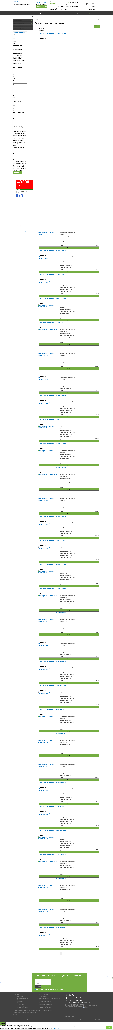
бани (23, 130)
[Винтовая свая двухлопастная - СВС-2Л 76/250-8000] (48, 934)
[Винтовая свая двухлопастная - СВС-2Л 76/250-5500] (48, 813)
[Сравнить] (99, 38)
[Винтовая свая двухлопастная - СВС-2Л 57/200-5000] (48, 402)
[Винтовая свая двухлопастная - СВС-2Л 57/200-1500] (48, 233)
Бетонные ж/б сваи (19, 28)
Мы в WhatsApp (74, 2)
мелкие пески (21, 163)
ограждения (17, 126)
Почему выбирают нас (22, 998)
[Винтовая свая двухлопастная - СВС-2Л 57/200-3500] (48, 330)
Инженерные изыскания (45, 1003)
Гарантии (19, 1003)
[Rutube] (80, 1011)
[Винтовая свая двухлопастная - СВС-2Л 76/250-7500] (48, 910)
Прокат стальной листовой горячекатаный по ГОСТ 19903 (19, 49)
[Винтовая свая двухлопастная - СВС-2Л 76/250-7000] (48, 886)
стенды (21, 137)
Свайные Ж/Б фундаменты (45, 1007)
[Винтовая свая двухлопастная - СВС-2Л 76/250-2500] (48, 668)
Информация (47, 13)
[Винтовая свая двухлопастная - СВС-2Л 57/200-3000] (48, 306)
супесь (16, 170)
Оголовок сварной (18, 26)
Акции (40, 13)
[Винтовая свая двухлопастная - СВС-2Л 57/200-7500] (48, 523)
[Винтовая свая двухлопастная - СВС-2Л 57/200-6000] (48, 451)
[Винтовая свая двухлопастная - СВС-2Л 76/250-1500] (48, 620)
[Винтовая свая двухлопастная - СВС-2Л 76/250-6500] (48, 862)
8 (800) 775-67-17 (41, 3)
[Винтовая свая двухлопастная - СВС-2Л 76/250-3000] (48, 693)
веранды (21, 142)
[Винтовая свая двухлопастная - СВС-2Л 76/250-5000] (48, 789)
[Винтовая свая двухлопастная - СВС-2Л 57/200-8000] (48, 548)
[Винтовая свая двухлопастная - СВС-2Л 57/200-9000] (48, 596)
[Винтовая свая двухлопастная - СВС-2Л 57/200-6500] (48, 475)
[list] (95, 26)
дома (19, 130)
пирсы (24, 131)
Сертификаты (20, 1004)
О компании (16, 13)
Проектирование (43, 999)
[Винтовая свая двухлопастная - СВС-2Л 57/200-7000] (48, 499)
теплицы (20, 140)
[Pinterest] (73, 1011)
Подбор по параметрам (19, 32)
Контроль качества (22, 1001)
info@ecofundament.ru (75, 998)
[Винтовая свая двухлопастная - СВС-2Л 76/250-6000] (48, 838)
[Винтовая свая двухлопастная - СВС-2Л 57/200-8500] (48, 572)
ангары (16, 137)
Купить (69, 247)
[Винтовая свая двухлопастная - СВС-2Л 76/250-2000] (48, 644)
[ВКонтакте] (66, 1011)
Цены (78, 13)
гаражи (20, 144)
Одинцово (53, 3)
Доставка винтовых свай (45, 1001)
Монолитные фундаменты (45, 1006)
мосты (24, 133)
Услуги (34, 13)
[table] (98, 26)
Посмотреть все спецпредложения (23, 231)
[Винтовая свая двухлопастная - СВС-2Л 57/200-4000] (48, 354)
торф (20, 170)
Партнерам (56, 13)
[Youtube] (77, 1011)
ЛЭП (18, 138)
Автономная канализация (45, 1009)
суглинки (16, 161)
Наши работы (65, 13)
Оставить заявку (85, 13)
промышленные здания (20, 135)
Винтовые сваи (26, 13)
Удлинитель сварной (19, 23)
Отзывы (19, 1009)
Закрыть (3, 1023)
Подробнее (56, 1028)
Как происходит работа (23, 999)
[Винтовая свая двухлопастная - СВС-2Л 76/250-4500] (48, 765)
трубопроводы (18, 133)
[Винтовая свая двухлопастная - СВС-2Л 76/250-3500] (48, 717)
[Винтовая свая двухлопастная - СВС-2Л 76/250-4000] (48, 741)
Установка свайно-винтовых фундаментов (49, 998)
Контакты (72, 13)
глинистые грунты (21, 168)
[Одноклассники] (70, 1011)
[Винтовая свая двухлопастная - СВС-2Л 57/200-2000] (48, 257)
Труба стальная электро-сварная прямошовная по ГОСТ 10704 (18, 58)
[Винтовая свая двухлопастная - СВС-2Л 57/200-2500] (48, 281)
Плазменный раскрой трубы (46, 1004)
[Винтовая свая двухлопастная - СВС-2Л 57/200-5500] (48, 427)
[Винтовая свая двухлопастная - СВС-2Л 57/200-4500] (48, 378)
